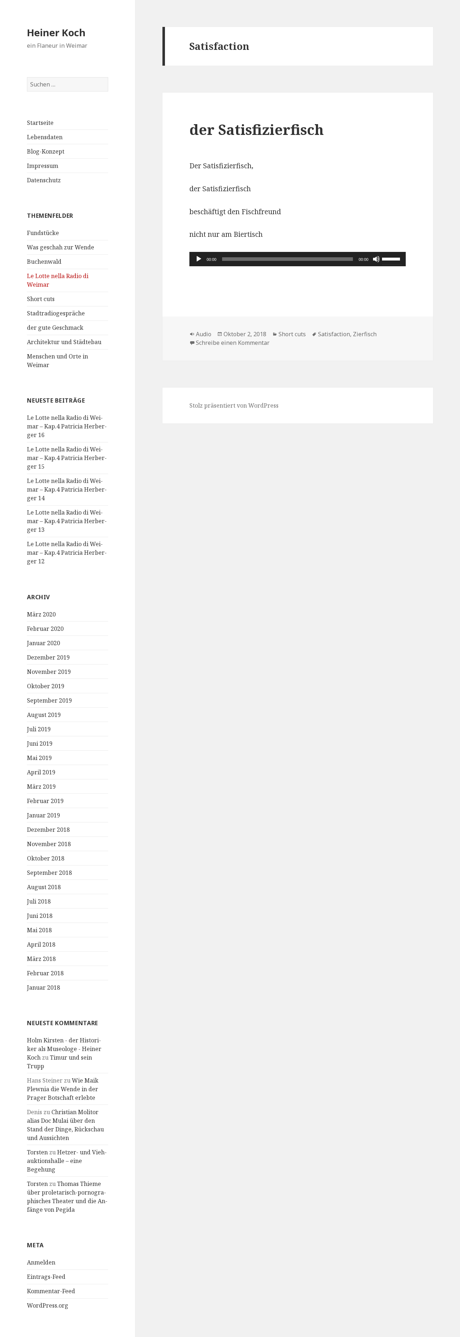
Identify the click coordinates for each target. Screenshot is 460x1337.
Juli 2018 (39, 901)
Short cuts (41, 299)
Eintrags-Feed (46, 1277)
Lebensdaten (45, 137)
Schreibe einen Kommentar (233, 343)
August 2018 (44, 887)
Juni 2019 (39, 743)
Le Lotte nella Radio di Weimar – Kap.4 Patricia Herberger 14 (67, 489)
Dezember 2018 (48, 830)
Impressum (42, 166)
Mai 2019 (39, 758)
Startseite (40, 123)
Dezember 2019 (48, 657)
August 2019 (44, 715)
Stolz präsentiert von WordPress (234, 405)
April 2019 (41, 772)
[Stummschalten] (376, 259)
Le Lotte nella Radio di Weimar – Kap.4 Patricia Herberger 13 (67, 521)
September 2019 (49, 700)
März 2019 (41, 787)
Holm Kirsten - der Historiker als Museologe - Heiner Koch (64, 1048)
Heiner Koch (56, 32)
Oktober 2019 (45, 686)
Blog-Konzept (45, 151)
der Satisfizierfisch (256, 129)
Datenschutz (44, 180)
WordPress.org (47, 1305)
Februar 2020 (45, 629)
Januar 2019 (43, 815)
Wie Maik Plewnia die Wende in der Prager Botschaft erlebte (62, 1089)
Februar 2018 (45, 973)
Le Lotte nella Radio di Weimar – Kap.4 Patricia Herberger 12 (67, 552)
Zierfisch (365, 334)
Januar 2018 (43, 987)
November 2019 (49, 672)
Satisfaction (334, 334)
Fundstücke (43, 233)
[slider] (392, 258)
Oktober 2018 (45, 858)
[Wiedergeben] (198, 259)
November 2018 (49, 844)
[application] (297, 259)
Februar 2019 (45, 801)
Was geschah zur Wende (60, 247)
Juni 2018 (39, 916)
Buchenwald (44, 262)
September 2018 (49, 873)
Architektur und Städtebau (64, 342)
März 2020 (41, 614)
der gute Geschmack (55, 328)
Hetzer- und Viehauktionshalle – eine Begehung (67, 1160)
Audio (203, 334)
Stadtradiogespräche (56, 313)
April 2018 (41, 944)
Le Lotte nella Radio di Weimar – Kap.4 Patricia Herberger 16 (67, 426)
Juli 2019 (39, 729)
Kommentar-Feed (51, 1291)
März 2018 (41, 959)
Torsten (37, 1152)
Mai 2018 (39, 930)
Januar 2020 (43, 643)
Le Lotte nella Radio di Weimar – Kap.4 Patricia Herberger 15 (67, 457)
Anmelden (41, 1262)
